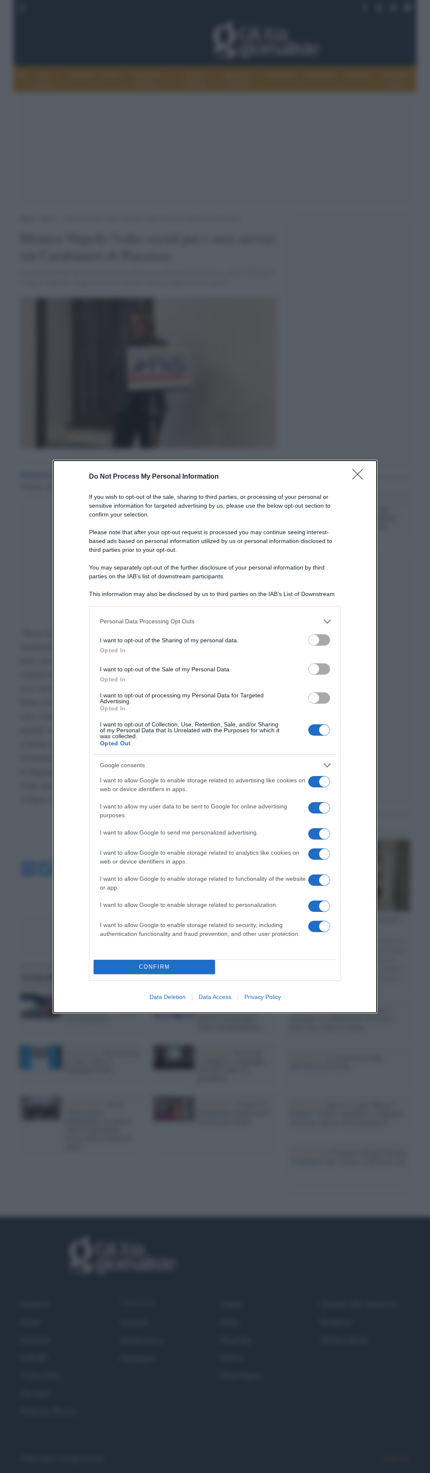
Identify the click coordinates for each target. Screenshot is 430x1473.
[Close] (360, 477)
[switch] (319, 640)
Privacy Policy (262, 996)
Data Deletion (167, 996)
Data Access (215, 996)
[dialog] (215, 737)
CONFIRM (154, 967)
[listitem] (215, 621)
